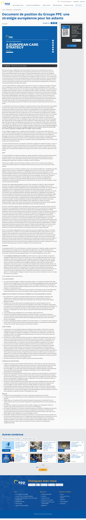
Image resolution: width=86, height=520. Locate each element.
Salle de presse (9, 9)
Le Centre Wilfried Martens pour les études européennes (26, 498)
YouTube (45, 484)
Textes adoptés (64, 501)
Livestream (63, 503)
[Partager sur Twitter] (54, 23)
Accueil (3, 9)
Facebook (33, 484)
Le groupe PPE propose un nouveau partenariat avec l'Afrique (76, 444)
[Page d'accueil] (6, 4)
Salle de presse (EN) (46, 494)
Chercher (80, 5)
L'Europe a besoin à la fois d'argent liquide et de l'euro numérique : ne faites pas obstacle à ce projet (48, 446)
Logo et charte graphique (21, 505)
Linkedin (52, 484)
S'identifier (76, 1)
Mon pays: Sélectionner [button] (66, 1)
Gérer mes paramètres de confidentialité (47, 502)
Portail (61, 494)
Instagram (60, 484)
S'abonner (82, 1)
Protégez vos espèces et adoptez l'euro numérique (76, 456)
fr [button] (58, 1)
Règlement (44, 505)
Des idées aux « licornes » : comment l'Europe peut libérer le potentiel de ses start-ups (20, 445)
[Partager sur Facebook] (51, 23)
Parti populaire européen (21, 494)
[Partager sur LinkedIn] (56, 23)
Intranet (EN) (18, 503)
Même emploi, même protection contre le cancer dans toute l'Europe (48, 457)
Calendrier (62, 499)
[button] (56, 66)
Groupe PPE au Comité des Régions (24, 496)
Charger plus (44, 469)
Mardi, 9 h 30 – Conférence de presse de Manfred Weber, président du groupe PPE (20, 457)
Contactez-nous (45, 498)
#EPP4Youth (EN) (19, 501)
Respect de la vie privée (47, 500)
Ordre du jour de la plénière (64, 497)
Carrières (43, 496)
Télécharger (73, 45)
